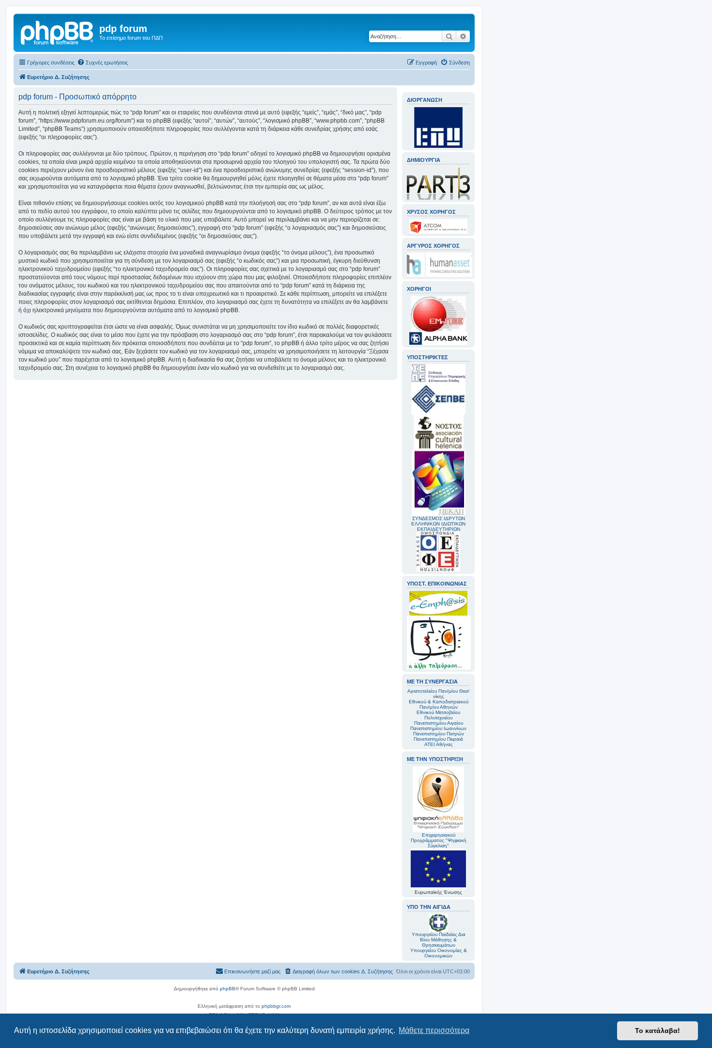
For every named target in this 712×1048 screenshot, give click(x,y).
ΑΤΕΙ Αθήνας (438, 744)
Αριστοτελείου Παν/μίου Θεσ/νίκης (438, 693)
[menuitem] (102, 62)
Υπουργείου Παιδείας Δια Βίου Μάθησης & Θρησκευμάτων (438, 940)
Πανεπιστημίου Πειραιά (438, 739)
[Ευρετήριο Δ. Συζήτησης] (57, 31)
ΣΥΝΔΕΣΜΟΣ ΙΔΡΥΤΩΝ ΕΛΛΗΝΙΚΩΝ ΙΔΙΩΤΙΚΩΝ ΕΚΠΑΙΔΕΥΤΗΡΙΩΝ (438, 524)
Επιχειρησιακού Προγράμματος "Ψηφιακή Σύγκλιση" (438, 840)
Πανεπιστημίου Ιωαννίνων (438, 728)
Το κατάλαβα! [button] (657, 1030)
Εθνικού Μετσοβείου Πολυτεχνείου (438, 715)
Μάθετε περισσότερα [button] (434, 1030)
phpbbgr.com (276, 1006)
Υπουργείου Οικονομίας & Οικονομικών (438, 953)
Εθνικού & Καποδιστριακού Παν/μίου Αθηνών (438, 704)
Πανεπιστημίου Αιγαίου (438, 723)
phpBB (227, 988)
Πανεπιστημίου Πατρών (438, 733)
